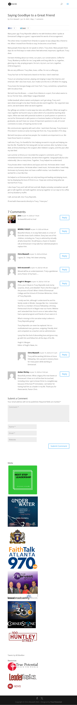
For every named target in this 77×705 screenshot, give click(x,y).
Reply (64, 217)
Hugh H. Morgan (24, 281)
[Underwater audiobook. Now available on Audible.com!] (23, 526)
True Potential (56, 702)
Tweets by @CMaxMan (16, 655)
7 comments (39, 19)
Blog (32, 19)
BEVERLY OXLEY (24, 229)
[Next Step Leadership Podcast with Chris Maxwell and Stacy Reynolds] (23, 494)
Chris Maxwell (14, 19)
